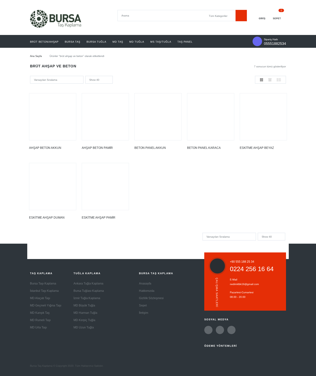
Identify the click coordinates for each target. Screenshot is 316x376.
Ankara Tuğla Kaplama (88, 283)
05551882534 (275, 44)
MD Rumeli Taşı (40, 320)
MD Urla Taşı (38, 327)
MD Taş (117, 41)
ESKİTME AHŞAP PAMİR (98, 217)
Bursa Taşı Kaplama (43, 283)
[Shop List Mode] (278, 79)
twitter (208, 330)
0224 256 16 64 (252, 268)
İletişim (143, 312)
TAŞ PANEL (185, 41)
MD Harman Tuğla (85, 312)
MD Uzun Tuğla (84, 327)
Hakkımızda (146, 290)
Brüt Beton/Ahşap (44, 41)
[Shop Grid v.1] (261, 79)
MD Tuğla (136, 41)
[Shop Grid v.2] (270, 79)
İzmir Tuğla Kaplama (87, 298)
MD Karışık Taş (40, 312)
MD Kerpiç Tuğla (84, 320)
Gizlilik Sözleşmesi (151, 298)
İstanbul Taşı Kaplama (44, 290)
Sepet (143, 305)
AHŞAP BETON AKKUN (45, 147)
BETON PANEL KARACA (204, 147)
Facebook (220, 330)
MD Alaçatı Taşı (40, 298)
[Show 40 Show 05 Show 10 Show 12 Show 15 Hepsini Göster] (99, 80)
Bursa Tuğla (96, 41)
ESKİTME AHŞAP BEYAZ (257, 147)
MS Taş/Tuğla (160, 41)
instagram (231, 330)
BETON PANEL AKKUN (150, 147)
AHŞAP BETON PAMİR (97, 147)
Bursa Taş (72, 41)
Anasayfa (145, 283)
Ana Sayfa (36, 56)
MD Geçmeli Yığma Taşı (45, 305)
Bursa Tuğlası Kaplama (89, 290)
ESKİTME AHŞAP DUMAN (47, 217)
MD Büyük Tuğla (84, 305)
